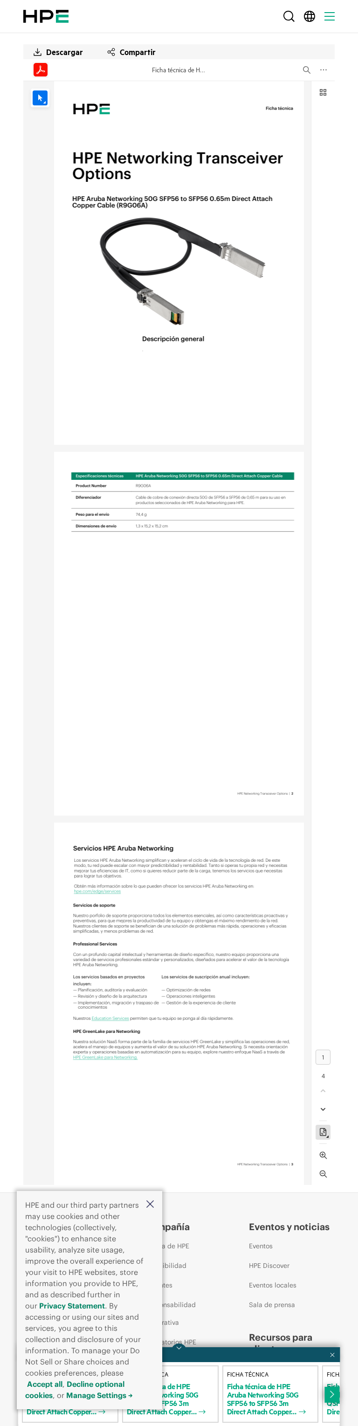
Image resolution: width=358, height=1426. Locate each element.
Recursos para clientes (280, 1343)
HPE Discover (269, 1265)
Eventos (261, 1246)
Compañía (167, 1226)
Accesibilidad (165, 1265)
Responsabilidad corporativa (170, 1314)
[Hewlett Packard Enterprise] (46, 16)
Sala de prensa (272, 1305)
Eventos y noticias (289, 1226)
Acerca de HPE (166, 1246)
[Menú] (329, 16)
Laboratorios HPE (170, 1342)
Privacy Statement (72, 1305)
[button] (150, 1204)
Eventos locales (272, 1285)
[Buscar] (289, 16)
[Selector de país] (309, 16)
